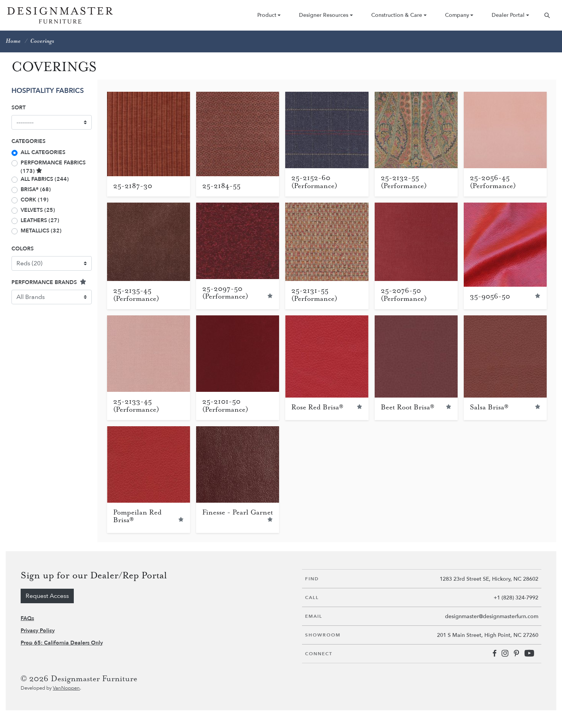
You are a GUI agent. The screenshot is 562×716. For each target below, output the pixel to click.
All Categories (43, 152)
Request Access (47, 596)
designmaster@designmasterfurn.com (491, 616)
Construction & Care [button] (396, 15)
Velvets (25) (38, 210)
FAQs (27, 618)
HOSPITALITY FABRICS (47, 91)
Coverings (42, 41)
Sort (18, 107)
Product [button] (266, 15)
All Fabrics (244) (45, 179)
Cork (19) (35, 199)
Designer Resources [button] (323, 15)
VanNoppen (66, 688)
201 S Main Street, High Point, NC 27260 (487, 635)
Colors (22, 248)
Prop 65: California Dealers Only (62, 642)
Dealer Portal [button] (508, 15)
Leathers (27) (40, 220)
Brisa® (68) (36, 189)
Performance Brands (44, 282)
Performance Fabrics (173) (53, 167)
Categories (28, 141)
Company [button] (457, 15)
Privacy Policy (38, 630)
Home (13, 41)
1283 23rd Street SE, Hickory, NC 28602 (489, 579)
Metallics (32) (41, 230)
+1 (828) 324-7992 (516, 597)
